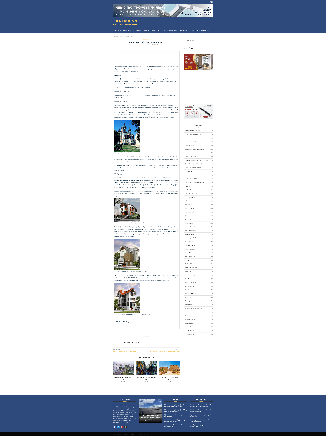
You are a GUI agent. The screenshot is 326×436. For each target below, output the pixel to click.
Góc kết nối (184, 30)
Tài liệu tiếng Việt (199, 271)
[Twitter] (118, 427)
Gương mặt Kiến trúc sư (199, 193)
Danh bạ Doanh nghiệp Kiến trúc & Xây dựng (199, 164)
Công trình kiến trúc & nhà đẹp (199, 152)
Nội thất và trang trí (199, 245)
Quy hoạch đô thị (199, 260)
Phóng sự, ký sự (199, 252)
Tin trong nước (199, 301)
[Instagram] (125, 427)
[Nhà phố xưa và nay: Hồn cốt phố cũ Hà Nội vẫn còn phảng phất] (146, 368)
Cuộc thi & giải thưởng (199, 156)
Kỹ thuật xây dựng (170, 30)
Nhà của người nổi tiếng (199, 238)
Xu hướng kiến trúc (199, 334)
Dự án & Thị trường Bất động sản (199, 167)
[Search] (210, 30)
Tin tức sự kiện (199, 304)
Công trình (137, 30)
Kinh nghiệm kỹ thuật (199, 215)
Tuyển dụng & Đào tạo (199, 315)
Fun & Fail (199, 186)
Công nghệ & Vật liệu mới (152, 30)
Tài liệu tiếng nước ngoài (199, 267)
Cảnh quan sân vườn (199, 138)
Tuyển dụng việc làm (199, 319)
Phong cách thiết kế (199, 249)
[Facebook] (211, 2)
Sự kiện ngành (199, 264)
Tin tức (117, 30)
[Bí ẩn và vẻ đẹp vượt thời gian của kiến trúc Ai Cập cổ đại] (169, 368)
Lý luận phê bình (199, 223)
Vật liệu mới (199, 326)
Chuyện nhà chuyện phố (200, 30)
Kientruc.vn (116, 405)
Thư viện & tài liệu (199, 286)
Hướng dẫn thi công (199, 197)
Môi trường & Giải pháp (199, 234)
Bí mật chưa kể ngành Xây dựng (199, 134)
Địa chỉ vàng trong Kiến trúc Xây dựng (199, 182)
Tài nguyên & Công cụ (199, 275)
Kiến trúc (126, 30)
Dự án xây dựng (199, 175)
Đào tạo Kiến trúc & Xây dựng (199, 178)
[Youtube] (121, 427)
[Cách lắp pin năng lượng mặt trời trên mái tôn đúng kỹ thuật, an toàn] (150, 411)
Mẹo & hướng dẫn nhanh (199, 230)
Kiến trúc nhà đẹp (199, 208)
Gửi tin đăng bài (123, 2)
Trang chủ (115, 36)
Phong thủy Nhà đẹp (199, 256)
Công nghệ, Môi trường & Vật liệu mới (199, 149)
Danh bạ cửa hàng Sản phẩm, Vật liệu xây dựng (199, 160)
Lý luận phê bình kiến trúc (199, 227)
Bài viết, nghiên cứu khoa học (199, 130)
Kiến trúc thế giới (199, 212)
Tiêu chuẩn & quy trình (199, 293)
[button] (115, 372)
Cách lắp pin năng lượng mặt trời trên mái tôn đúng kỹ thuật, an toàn (150, 418)
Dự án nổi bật (199, 171)
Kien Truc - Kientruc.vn (145, 45)
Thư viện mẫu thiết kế (199, 289)
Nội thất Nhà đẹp (199, 241)
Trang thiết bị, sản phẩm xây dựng (199, 308)
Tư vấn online (199, 312)
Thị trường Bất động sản (199, 278)
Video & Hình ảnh (199, 330)
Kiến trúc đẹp (199, 204)
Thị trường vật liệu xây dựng (199, 282)
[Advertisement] (198, 87)
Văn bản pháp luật (199, 323)
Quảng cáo (115, 2)
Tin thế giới (199, 297)
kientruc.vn (146, 434)
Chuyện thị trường (199, 145)
